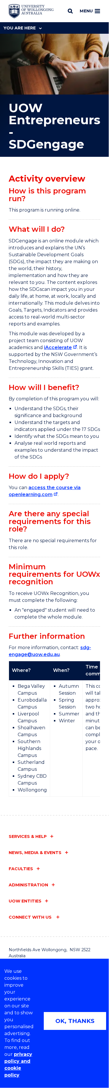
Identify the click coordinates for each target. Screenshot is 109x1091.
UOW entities (25, 901)
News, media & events (35, 852)
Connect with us (31, 917)
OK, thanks (75, 1020)
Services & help (28, 836)
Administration (28, 885)
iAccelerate (58, 347)
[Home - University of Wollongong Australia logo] (31, 11)
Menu (86, 11)
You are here (20, 28)
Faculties (21, 868)
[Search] (70, 10)
